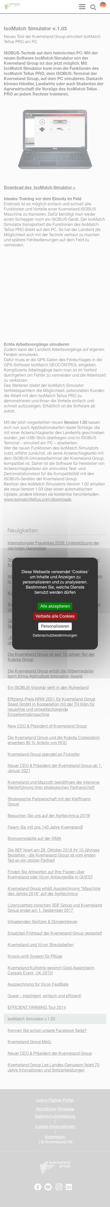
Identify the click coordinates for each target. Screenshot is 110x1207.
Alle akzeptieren (55, 606)
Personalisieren (55, 626)
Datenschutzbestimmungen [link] (55, 635)
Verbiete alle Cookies (55, 616)
